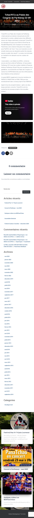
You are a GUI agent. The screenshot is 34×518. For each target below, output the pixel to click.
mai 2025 (7, 256)
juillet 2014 (7, 340)
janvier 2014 (8, 343)
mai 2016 (7, 324)
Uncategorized (12, 147)
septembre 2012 (9, 365)
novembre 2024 (9, 262)
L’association (16, 1)
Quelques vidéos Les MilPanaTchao (14, 213)
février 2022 (8, 275)
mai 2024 (7, 266)
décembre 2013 (9, 346)
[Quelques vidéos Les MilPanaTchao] (17, 484)
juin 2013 (7, 352)
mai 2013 (7, 356)
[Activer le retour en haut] (31, 515)
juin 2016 (7, 320)
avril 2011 (7, 391)
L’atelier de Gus (20, 236)
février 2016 (8, 327)
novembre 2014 (9, 336)
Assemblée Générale (10, 218)
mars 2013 (7, 362)
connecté (12, 179)
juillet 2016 (7, 317)
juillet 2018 (7, 285)
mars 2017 (7, 301)
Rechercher (7, 189)
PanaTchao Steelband (25, 1)
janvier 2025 (8, 259)
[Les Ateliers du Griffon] (4, 6)
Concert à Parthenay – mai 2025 (13, 208)
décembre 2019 (9, 279)
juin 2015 (7, 330)
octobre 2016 (8, 311)
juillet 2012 (7, 372)
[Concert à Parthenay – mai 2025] (17, 456)
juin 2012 (7, 375)
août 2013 (7, 349)
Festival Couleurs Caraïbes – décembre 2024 (17, 223)
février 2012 (8, 381)
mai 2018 (7, 288)
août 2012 (7, 368)
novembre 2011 (9, 388)
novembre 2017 (9, 291)
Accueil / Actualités (8, 1)
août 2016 (7, 314)
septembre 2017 (9, 295)
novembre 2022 (9, 272)
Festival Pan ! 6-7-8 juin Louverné (13, 203)
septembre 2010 (9, 394)
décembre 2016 (9, 307)
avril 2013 (7, 359)
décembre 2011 (9, 384)
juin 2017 (7, 298)
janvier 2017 (8, 304)
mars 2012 (7, 378)
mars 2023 (7, 269)
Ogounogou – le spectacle (23, 241)
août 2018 (7, 282)
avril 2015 (7, 333)
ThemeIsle (23, 514)
